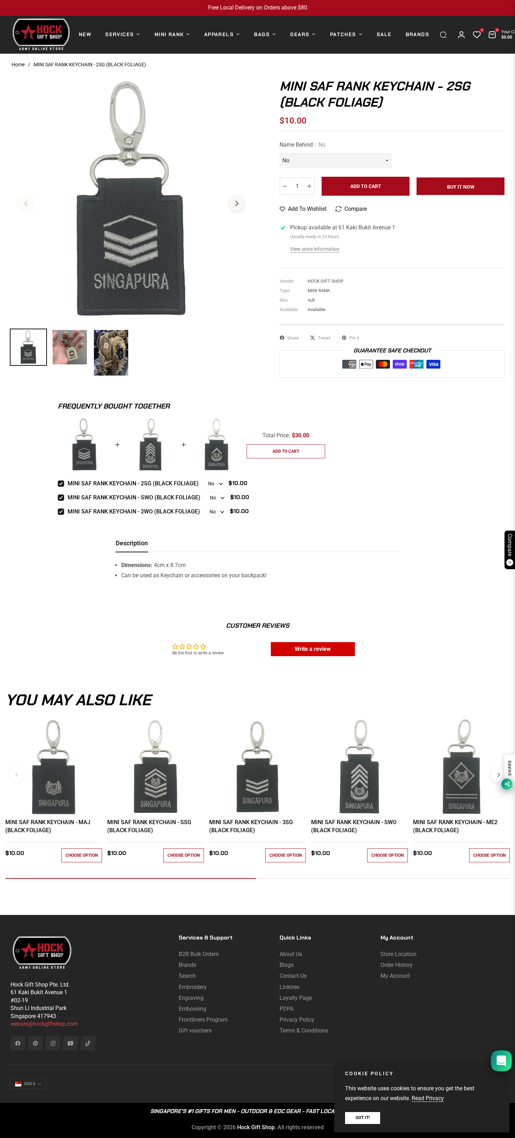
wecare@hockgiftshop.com (44, 1024)
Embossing (192, 1008)
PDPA (287, 1008)
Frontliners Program (203, 1019)
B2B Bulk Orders (199, 954)
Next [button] (237, 203)
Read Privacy (428, 1098)
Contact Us (293, 975)
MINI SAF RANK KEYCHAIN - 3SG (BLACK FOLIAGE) (251, 826)
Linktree (289, 987)
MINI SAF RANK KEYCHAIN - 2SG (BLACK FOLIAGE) (133, 483)
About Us (291, 954)
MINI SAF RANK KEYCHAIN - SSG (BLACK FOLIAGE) (149, 826)
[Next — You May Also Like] (498, 774)
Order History (396, 965)
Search (187, 975)
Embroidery (193, 987)
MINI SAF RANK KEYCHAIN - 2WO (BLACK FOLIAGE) (134, 511)
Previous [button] (26, 203)
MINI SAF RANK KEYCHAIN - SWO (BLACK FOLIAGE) (134, 497)
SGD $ (29, 1084)
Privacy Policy (297, 1019)
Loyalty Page (296, 998)
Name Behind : (302, 144)
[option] (131, 199)
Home (18, 64)
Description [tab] (132, 543)
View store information (314, 249)
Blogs (287, 965)
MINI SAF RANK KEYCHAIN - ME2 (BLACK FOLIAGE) (455, 826)
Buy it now (460, 187)
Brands (187, 965)
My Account (395, 975)
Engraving (191, 998)
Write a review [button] (313, 649)
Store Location (398, 954)
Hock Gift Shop (256, 1127)
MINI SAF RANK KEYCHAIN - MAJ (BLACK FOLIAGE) (47, 826)
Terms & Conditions (304, 1030)
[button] (445, 34)
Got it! (363, 1117)
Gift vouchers (195, 1030)
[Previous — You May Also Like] (16, 774)
